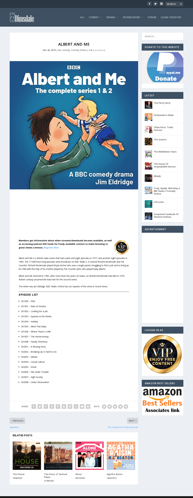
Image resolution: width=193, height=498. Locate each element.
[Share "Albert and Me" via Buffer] (70, 406)
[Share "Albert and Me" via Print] (88, 406)
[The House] (27, 456)
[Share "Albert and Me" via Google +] (46, 406)
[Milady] (148, 178)
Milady (157, 176)
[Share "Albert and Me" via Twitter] (40, 406)
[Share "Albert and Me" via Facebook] (34, 406)
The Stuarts (160, 139)
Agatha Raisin (115, 474)
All (82, 17)
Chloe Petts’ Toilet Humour (163, 128)
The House (19, 474)
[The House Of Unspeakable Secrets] (148, 166)
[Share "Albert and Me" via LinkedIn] (64, 406)
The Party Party (162, 102)
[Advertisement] (74, 216)
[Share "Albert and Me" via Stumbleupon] (76, 406)
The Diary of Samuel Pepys (55, 475)
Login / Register (171, 17)
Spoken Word (131, 17)
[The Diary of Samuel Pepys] (58, 456)
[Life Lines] (148, 204)
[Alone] (89, 456)
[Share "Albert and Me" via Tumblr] (52, 406)
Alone (78, 474)
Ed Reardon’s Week (164, 115)
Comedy (94, 17)
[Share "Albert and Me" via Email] (82, 406)
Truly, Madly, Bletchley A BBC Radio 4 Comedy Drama (167, 191)
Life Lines (159, 202)
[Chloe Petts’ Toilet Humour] (148, 129)
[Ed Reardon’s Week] (148, 117)
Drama (110, 17)
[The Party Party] (148, 105)
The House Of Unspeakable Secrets (165, 165)
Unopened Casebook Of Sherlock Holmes (166, 215)
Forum (152, 17)
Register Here (51, 247)
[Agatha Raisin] (121, 456)
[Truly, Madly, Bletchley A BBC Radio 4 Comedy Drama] (148, 190)
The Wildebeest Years (165, 151)
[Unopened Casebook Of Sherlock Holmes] (148, 216)
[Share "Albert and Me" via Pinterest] (58, 406)
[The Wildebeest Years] (148, 153)
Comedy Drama (79, 50)
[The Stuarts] (148, 141)
